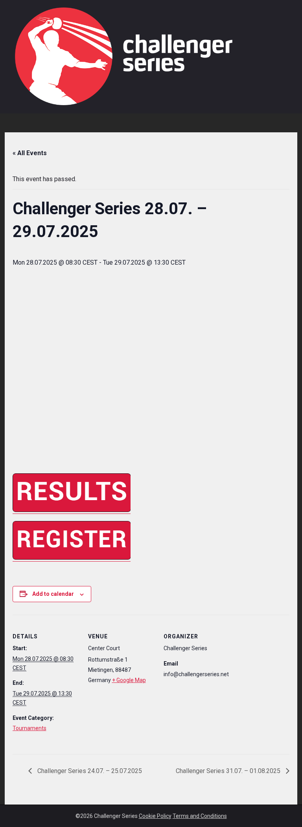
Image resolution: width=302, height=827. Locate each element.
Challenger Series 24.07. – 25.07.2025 (89, 771)
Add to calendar (53, 594)
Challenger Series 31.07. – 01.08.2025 (229, 771)
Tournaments (29, 728)
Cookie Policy (155, 816)
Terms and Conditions (200, 816)
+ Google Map (129, 680)
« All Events (30, 153)
